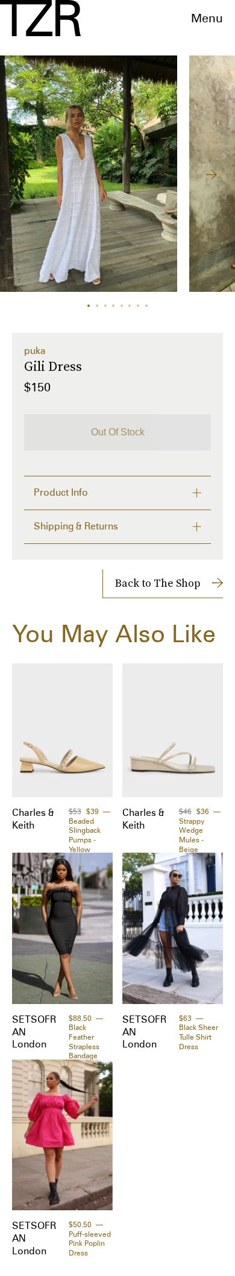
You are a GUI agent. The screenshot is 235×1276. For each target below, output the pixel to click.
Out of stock (118, 432)
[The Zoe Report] (40, 18)
